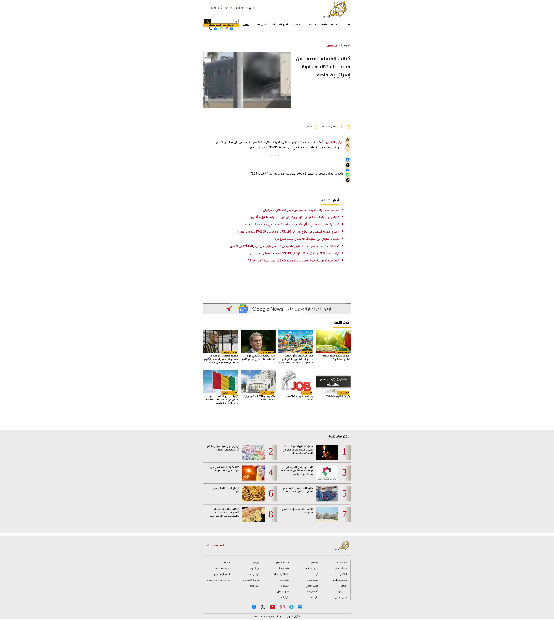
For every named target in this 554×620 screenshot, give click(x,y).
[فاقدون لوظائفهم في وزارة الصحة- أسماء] (258, 381)
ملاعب (296, 24)
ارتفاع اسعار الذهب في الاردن (226, 489)
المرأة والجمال (281, 574)
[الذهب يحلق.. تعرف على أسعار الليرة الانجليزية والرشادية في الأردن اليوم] (253, 514)
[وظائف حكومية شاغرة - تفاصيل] (295, 381)
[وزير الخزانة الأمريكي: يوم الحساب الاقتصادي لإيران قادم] (258, 341)
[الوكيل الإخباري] (335, 9)
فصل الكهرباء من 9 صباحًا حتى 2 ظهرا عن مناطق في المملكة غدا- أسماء (298, 450)
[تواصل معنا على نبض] (231, 28)
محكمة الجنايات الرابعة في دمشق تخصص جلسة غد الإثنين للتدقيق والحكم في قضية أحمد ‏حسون (221, 359)
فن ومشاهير (282, 562)
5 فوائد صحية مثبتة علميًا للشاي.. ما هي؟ (337, 357)
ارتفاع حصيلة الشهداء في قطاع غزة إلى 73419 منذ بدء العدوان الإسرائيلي (294, 253)
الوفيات (343, 393)
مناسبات (285, 585)
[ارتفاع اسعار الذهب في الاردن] (253, 493)
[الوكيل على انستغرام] (282, 607)
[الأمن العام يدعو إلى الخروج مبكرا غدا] (327, 514)
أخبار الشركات (280, 24)
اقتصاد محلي (341, 568)
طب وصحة (342, 352)
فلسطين (310, 24)
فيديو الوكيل (341, 597)
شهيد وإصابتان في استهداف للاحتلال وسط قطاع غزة (307, 239)
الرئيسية (346, 45)
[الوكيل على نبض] (300, 607)
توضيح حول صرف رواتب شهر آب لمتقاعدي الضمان (223, 448)
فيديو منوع (312, 580)
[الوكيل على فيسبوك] (254, 607)
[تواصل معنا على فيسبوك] (215, 28)
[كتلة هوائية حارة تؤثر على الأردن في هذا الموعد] (253, 473)
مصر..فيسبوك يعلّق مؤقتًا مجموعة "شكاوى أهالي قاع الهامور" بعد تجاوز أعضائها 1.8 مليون (296, 359)
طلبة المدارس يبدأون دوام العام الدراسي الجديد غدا (298, 489)
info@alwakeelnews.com (218, 580)
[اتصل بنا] (210, 28)
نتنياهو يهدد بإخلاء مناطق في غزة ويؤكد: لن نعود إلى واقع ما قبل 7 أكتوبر (295, 217)
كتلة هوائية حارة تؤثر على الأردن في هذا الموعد (224, 469)
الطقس (344, 574)
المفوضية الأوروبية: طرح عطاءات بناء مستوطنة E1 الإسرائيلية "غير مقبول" (293, 261)
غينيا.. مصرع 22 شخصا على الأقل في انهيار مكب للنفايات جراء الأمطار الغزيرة (221, 399)
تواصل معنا (253, 574)
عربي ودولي (266, 352)
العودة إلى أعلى (213, 545)
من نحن (255, 562)
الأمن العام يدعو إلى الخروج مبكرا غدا (297, 510)
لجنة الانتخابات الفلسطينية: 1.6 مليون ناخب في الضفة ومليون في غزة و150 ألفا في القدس (284, 246)
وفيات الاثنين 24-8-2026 (338, 396)
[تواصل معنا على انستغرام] (226, 28)
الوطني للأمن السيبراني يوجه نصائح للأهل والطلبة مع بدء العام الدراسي (296, 471)
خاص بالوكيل (341, 591)
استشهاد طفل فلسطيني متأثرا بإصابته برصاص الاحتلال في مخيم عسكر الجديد (291, 224)
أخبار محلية (267, 393)
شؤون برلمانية (340, 580)
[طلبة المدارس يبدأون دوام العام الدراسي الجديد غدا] (327, 493)
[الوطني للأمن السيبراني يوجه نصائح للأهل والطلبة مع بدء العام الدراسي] (327, 473)
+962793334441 (222, 568)
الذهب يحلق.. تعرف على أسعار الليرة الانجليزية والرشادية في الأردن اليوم (224, 512)
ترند (316, 574)
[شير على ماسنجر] (347, 170)
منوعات (306, 352)
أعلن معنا (261, 24)
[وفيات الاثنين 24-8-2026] (333, 381)
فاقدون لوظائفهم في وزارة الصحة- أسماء (260, 398)
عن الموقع (254, 568)
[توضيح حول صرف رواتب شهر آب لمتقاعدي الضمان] (253, 452)
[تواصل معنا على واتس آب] (221, 28)
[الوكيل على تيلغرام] (291, 607)
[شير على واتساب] (348, 175)
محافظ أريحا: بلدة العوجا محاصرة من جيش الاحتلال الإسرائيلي (301, 210)
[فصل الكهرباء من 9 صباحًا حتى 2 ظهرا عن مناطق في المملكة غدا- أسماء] (327, 452)
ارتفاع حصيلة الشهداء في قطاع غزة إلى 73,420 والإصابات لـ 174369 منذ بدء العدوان (287, 232)
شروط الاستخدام (251, 580)
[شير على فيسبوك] (348, 160)
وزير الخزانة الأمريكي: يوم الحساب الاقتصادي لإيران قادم (259, 357)
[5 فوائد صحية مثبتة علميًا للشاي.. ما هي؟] (333, 341)
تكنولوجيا (284, 580)
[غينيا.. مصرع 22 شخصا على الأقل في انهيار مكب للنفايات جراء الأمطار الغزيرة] (220, 381)
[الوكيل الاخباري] (342, 545)
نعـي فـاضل (283, 591)
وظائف (306, 393)
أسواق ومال (312, 591)
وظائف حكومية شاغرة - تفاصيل (300, 398)
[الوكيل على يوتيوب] (272, 607)
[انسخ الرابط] (348, 180)
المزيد (246, 24)
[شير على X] (348, 165)
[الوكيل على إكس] (263, 607)
